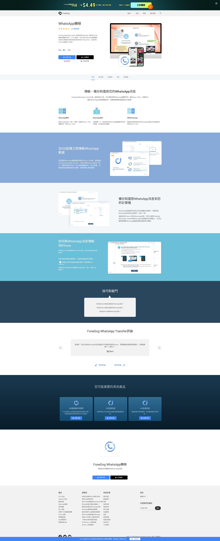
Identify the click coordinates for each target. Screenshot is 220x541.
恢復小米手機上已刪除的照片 (91, 517)
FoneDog (65, 13)
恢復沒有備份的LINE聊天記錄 (91, 497)
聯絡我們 (106, 499)
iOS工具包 (61, 497)
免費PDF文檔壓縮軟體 (65, 512)
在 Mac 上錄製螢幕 (88, 525)
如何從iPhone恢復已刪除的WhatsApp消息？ (110, 308)
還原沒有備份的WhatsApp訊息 (91, 507)
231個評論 (75, 29)
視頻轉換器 (61, 517)
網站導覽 (106, 517)
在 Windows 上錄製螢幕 (89, 522)
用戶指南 (100, 77)
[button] (60, 348)
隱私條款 (106, 507)
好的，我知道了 (135, 539)
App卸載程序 (62, 520)
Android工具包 (62, 499)
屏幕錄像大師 (62, 522)
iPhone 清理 (62, 515)
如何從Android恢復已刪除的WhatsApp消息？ (110, 304)
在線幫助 (106, 512)
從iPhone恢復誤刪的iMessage (91, 515)
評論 (118, 77)
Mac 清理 (61, 510)
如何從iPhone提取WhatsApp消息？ (110, 312)
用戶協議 (106, 510)
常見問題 (125, 77)
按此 (117, 539)
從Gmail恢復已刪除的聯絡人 (90, 504)
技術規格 (110, 77)
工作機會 (106, 525)
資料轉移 (61, 507)
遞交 (158, 508)
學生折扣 (106, 522)
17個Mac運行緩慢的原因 (89, 520)
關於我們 (106, 497)
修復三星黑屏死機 (87, 499)
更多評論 (117, 366)
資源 (144, 13)
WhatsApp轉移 (62, 504)
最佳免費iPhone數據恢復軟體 (91, 512)
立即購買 (86, 57)
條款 (104, 502)
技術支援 (152, 13)
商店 (137, 13)
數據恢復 (61, 502)
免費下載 (68, 57)
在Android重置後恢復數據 (89, 510)
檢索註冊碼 (106, 520)
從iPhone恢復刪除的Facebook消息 (92, 502)
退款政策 (106, 504)
